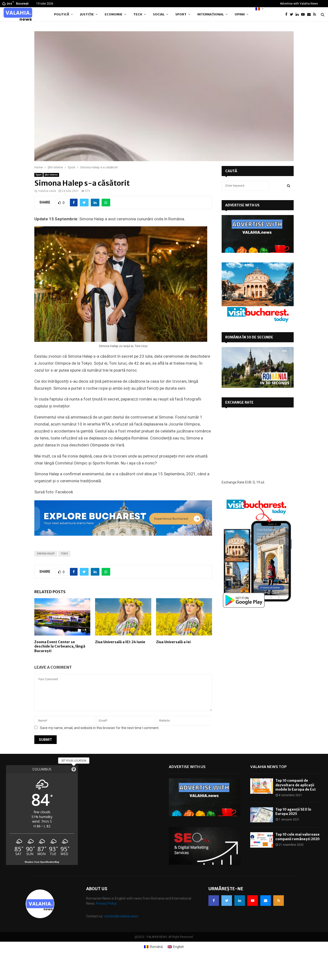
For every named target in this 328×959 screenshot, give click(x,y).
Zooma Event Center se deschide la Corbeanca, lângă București (59, 646)
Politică (61, 14)
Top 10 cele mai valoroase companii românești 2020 (297, 836)
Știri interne (51, 174)
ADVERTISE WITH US (242, 205)
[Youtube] (304, 14)
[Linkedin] (298, 14)
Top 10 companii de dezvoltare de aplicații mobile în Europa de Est (295, 784)
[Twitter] (293, 14)
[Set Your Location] (74, 769)
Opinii (240, 14)
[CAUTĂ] (288, 186)
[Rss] (315, 14)
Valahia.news (47, 191)
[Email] (310, 14)
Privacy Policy (106, 903)
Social (158, 14)
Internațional (210, 14)
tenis (64, 553)
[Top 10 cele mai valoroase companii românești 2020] (261, 839)
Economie (113, 14)
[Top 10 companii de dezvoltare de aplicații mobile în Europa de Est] (261, 786)
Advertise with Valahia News (299, 3)
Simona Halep (46, 553)
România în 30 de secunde (249, 337)
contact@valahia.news (121, 916)
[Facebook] (287, 14)
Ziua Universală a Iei (173, 642)
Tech (137, 14)
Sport (181, 14)
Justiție (87, 14)
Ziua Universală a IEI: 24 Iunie (120, 642)
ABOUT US (96, 888)
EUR (248, 482)
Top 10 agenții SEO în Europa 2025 (293, 811)
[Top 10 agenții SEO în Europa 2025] (261, 814)
